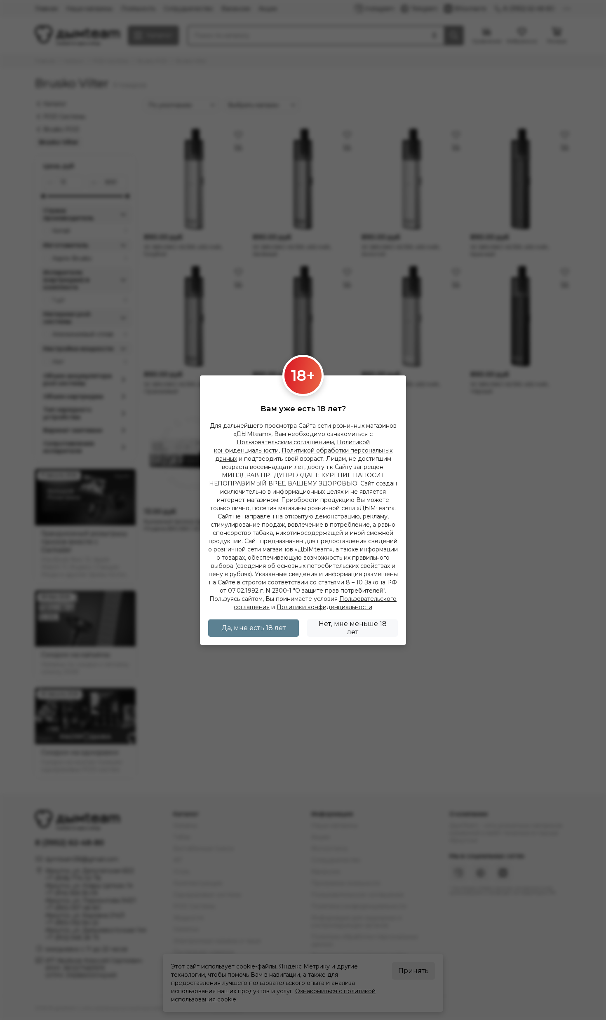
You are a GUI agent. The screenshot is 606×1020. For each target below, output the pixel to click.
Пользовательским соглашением (285, 442)
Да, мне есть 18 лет (253, 628)
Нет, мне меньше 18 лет (353, 628)
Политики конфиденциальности (324, 607)
